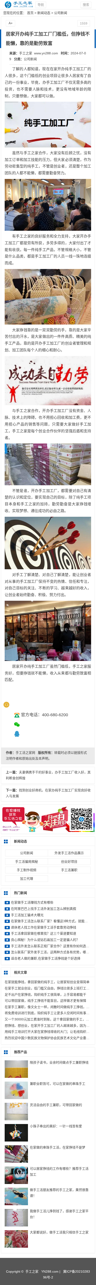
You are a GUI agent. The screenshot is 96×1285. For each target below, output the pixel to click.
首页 (30, 13)
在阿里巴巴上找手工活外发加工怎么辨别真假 (45, 909)
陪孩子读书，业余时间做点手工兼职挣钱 (59, 1062)
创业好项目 (69, 861)
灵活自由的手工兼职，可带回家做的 (56, 1105)
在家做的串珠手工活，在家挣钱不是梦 (57, 1147)
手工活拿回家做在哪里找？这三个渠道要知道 (43, 933)
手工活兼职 (69, 870)
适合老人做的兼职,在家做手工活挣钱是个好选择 (45, 958)
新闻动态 (43, 13)
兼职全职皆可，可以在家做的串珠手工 (57, 1084)
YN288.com (49, 1271)
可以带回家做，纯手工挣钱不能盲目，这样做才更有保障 (45, 1000)
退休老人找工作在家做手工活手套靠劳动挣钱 (43, 927)
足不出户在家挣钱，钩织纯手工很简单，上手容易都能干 (45, 994)
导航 (41, 5)
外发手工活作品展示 (69, 853)
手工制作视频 (26, 870)
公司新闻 (60, 13)
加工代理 (26, 878)
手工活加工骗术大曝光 (27, 915)
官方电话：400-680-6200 (44, 714)
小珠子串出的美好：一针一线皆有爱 (56, 1126)
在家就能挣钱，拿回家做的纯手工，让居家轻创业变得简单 (47, 982)
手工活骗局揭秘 (26, 861)
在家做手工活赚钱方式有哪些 (32, 902)
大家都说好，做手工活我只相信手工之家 (59, 1232)
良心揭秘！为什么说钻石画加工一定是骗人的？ (45, 940)
